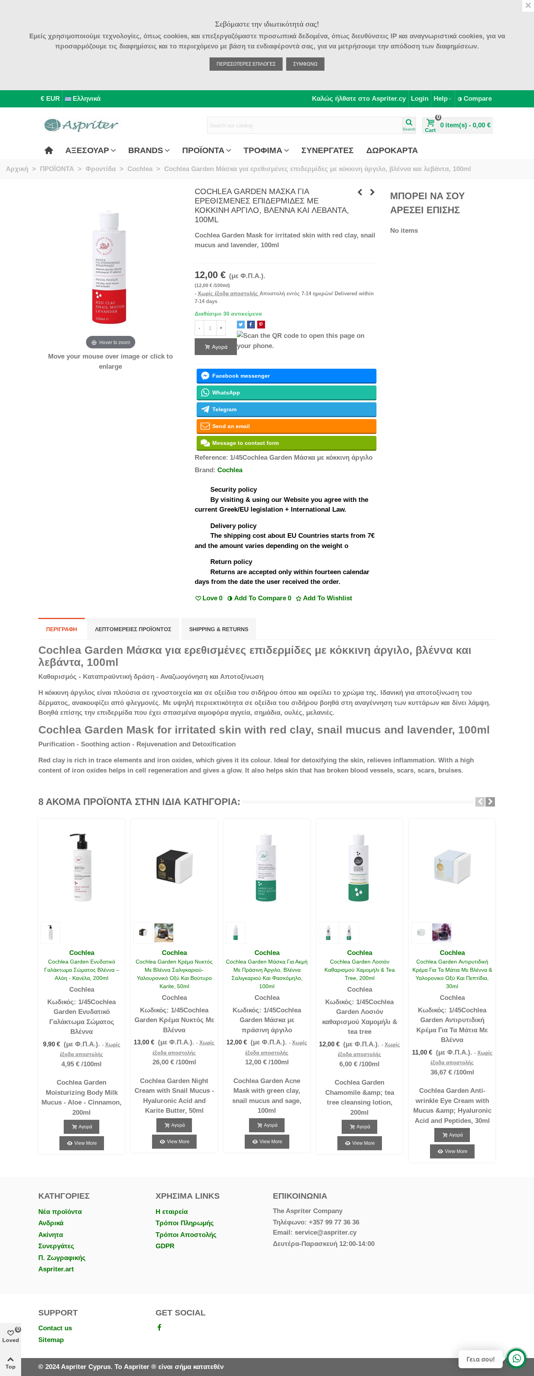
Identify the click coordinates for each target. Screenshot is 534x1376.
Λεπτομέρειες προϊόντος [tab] (133, 629)
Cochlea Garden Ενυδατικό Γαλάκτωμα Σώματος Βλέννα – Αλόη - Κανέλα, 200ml (81, 969)
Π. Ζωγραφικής (62, 1258)
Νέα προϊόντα (60, 1211)
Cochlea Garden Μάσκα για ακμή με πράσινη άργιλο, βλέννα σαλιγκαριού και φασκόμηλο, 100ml (267, 973)
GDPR (165, 1246)
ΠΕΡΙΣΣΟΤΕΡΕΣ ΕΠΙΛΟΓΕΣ (246, 64)
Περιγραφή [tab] (61, 629)
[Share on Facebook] (251, 324)
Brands (145, 150)
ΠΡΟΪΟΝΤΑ (203, 150)
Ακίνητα (50, 1235)
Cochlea (229, 470)
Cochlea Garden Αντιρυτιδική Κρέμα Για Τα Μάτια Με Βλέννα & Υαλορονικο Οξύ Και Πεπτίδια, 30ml (452, 973)
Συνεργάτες (56, 1246)
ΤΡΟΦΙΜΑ (263, 150)
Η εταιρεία (172, 1211)
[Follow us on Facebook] (159, 1327)
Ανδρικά (50, 1223)
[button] (480, 802)
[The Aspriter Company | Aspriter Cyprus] (81, 125)
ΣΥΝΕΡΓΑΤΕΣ (327, 150)
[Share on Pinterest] (261, 324)
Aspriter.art (56, 1269)
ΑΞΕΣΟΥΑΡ (87, 150)
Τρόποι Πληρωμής (185, 1223)
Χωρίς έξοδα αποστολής (229, 293)
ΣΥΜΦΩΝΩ (305, 64)
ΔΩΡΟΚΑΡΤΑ (392, 150)
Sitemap (51, 1340)
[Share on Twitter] (241, 324)
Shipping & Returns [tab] (218, 629)
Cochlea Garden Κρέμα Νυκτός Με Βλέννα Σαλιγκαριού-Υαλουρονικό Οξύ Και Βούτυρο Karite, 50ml (174, 973)
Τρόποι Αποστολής (186, 1235)
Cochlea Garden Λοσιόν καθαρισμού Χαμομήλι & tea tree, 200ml (359, 969)
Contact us (55, 1328)
